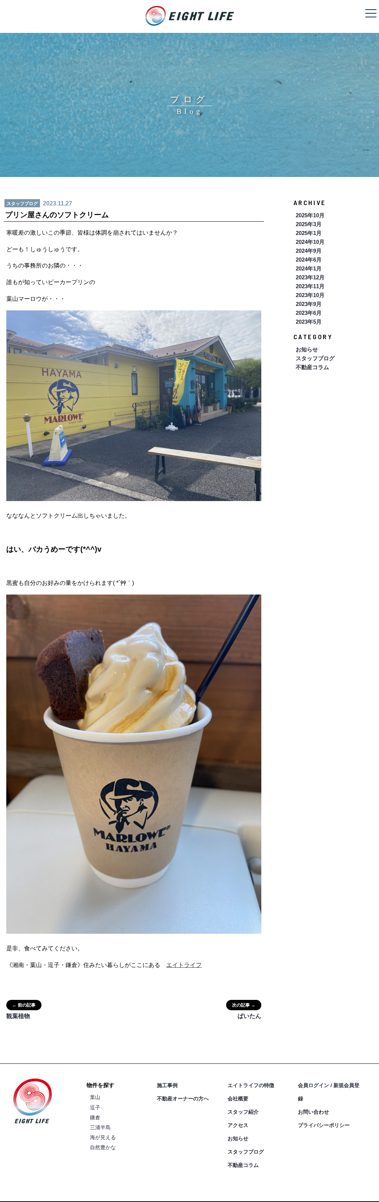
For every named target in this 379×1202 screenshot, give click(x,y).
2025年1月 (309, 233)
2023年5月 (309, 321)
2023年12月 (310, 277)
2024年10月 (310, 242)
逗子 (95, 1107)
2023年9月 (309, 304)
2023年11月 (310, 286)
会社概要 (238, 1098)
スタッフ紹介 (243, 1112)
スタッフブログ (315, 358)
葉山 (95, 1097)
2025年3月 (309, 224)
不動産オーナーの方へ (183, 1098)
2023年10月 (310, 295)
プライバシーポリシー (324, 1125)
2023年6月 (309, 313)
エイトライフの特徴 (251, 1085)
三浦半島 (100, 1127)
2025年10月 (310, 215)
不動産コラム (312, 367)
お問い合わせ (313, 1112)
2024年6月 (309, 259)
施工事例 (167, 1085)
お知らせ (307, 349)
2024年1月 (309, 268)
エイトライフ (184, 965)
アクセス (238, 1125)
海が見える (103, 1137)
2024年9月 (309, 250)
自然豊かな (103, 1147)
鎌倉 (95, 1117)
